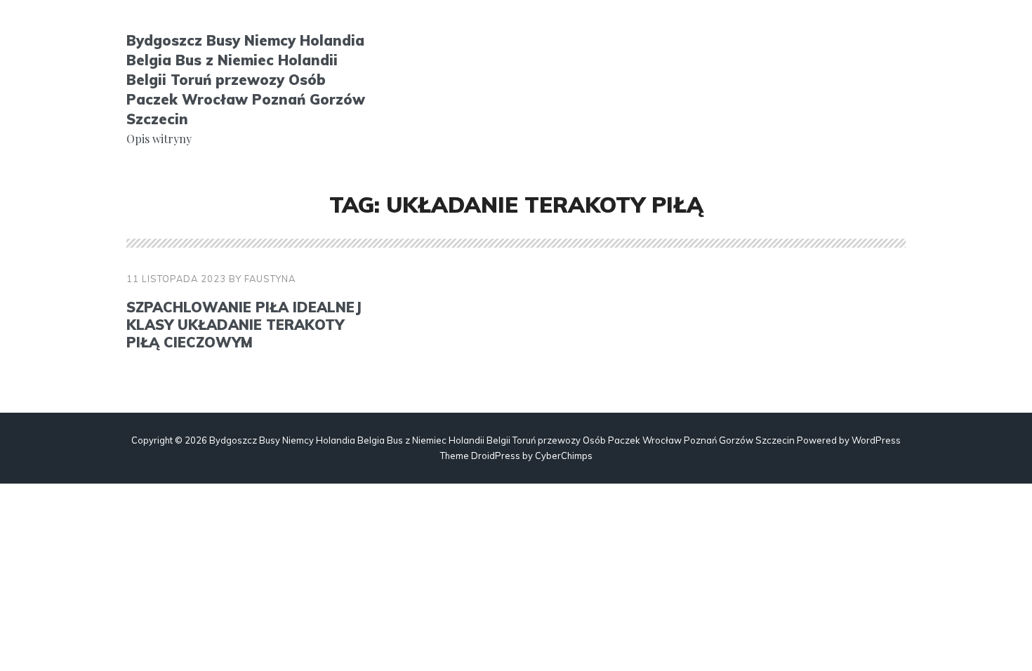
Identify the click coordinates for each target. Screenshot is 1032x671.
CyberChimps (564, 455)
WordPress (876, 440)
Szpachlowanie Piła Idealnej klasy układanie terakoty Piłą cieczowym (244, 324)
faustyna (270, 278)
